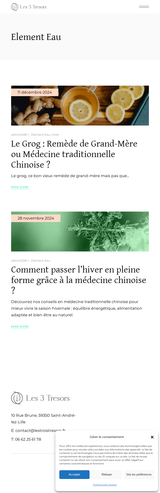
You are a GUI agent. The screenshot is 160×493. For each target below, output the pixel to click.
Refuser (107, 474)
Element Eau (40, 134)
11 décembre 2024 (35, 92)
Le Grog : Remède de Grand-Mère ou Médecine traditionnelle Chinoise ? (74, 154)
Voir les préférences (139, 474)
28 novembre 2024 (36, 218)
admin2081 (19, 134)
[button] (152, 437)
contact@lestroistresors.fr (40, 430)
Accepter (74, 474)
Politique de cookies (105, 484)
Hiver (55, 134)
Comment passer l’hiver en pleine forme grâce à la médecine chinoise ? (78, 280)
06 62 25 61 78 (28, 439)
